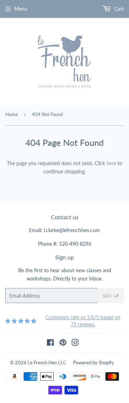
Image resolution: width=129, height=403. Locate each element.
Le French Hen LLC (47, 362)
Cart (118, 9)
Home (11, 114)
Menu (20, 9)
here (111, 163)
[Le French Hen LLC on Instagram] (75, 343)
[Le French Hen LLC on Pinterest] (63, 343)
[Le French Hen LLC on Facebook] (50, 343)
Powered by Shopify (93, 362)
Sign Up (110, 295)
